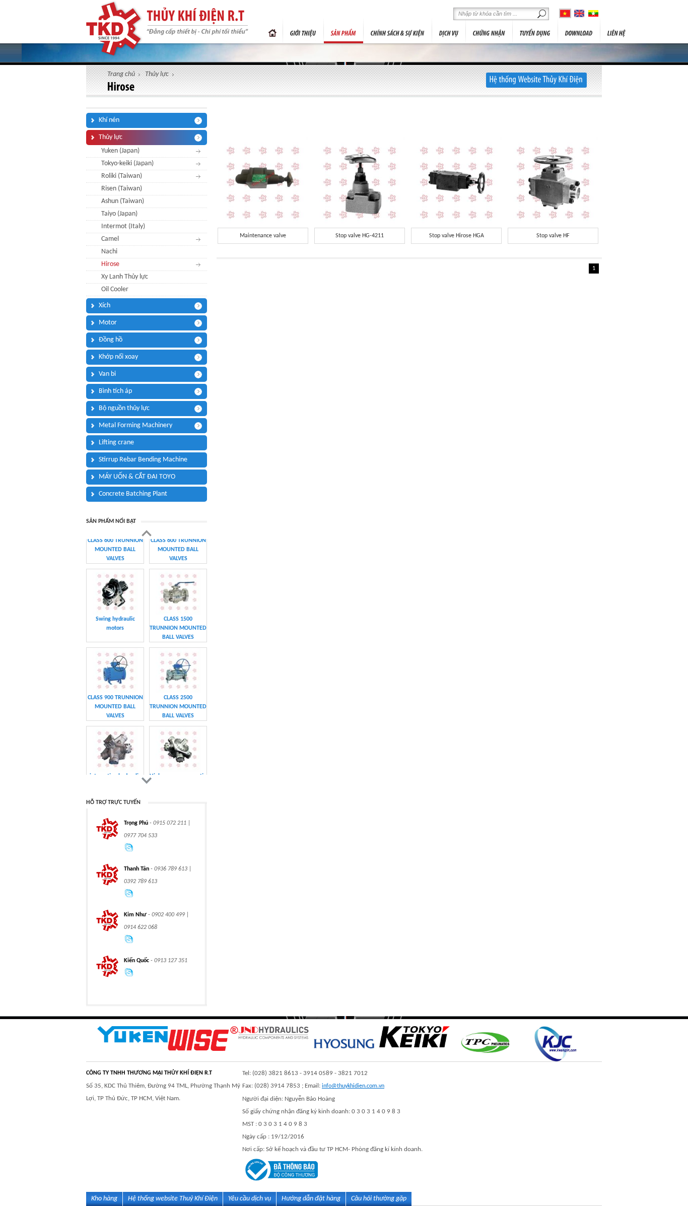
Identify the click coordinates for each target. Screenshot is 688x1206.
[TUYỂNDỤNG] (535, 30)
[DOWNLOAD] (579, 30)
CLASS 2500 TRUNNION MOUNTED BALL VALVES (178, 601)
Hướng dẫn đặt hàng (311, 1198)
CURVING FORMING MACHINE (178, 753)
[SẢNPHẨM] (343, 30)
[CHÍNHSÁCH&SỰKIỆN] (398, 30)
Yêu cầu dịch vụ (249, 1198)
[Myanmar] (593, 13)
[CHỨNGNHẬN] (489, 30)
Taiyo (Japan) (119, 214)
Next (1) (146, 780)
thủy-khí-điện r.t (114, 28)
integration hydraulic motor (115, 675)
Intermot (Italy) (123, 226)
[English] (579, 13)
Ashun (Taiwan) (122, 201)
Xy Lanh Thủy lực (124, 277)
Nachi (109, 251)
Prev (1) (146, 533)
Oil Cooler (114, 289)
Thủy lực (157, 74)
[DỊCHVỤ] (448, 30)
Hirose (110, 264)
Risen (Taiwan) (121, 188)
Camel (110, 239)
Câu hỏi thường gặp (378, 1198)
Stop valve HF (553, 236)
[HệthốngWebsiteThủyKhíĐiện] (536, 80)
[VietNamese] (565, 13)
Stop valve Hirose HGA (456, 236)
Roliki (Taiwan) (121, 176)
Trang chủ (272, 30)
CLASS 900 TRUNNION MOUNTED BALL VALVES (115, 601)
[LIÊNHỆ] (616, 30)
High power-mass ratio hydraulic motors (178, 675)
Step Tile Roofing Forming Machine (115, 753)
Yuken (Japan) (120, 151)
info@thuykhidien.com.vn (353, 1086)
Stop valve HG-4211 (359, 236)
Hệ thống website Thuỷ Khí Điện (173, 1198)
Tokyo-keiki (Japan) (127, 163)
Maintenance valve (263, 236)
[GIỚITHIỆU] (303, 30)
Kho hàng (104, 1198)
